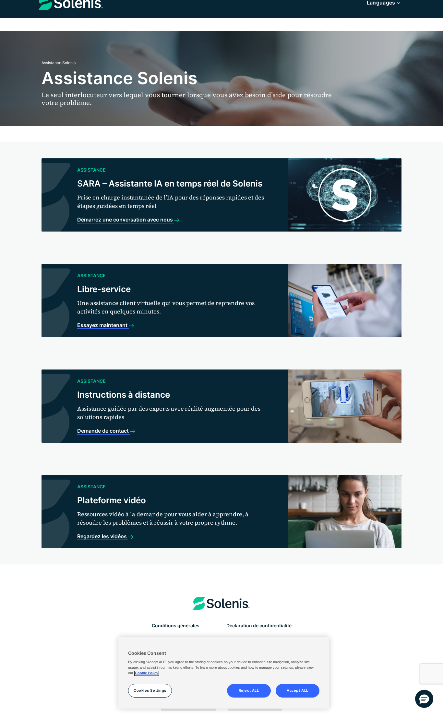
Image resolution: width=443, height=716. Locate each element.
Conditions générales (175, 625)
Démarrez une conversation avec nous (125, 219)
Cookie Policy (146, 673)
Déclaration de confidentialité (259, 625)
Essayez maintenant (103, 325)
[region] (223, 673)
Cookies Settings (150, 690)
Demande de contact (103, 430)
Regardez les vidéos (102, 536)
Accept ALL (297, 690)
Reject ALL (249, 690)
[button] (424, 699)
